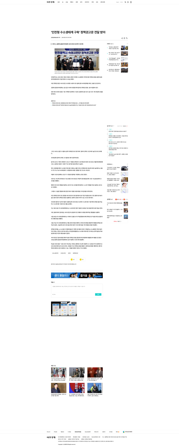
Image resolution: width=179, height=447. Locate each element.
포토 (97, 2)
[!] (127, 43)
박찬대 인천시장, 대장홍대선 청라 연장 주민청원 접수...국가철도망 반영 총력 (70, 103)
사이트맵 (110, 431)
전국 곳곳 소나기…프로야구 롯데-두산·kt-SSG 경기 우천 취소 (117, 142)
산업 (67, 2)
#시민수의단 (63, 253)
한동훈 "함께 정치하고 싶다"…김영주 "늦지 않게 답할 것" (94, 379)
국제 (93, 2)
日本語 (121, 2)
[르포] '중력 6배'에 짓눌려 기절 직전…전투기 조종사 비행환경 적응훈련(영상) (76, 379)
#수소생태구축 (55, 253)
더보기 (113, 222)
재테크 (71, 2)
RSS (117, 431)
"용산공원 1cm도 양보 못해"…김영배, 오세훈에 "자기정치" (118, 155)
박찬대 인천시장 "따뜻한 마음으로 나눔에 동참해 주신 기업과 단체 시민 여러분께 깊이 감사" (74, 105)
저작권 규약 (96, 431)
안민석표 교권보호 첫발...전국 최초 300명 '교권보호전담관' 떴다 (118, 148)
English (117, 2)
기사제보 (69, 431)
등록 (98, 294)
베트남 (126, 199)
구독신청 (55, 431)
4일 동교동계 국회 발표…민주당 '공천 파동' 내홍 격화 (58, 395)
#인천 (69, 253)
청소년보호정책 (87, 431)
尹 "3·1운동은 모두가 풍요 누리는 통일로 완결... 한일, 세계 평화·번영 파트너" (76, 395)
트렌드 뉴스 (110, 44)
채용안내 (62, 431)
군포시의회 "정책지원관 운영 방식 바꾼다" (118, 131)
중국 (59, 2)
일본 (122, 199)
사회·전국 (87, 2)
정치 (81, 2)
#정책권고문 (75, 253)
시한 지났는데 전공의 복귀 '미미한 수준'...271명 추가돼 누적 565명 (58, 379)
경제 (77, 2)
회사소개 (48, 431)
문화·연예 (103, 2)
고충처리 (103, 431)
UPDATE (124, 126)
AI (62, 2)
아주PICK (109, 164)
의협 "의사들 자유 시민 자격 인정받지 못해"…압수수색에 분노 (94, 395)
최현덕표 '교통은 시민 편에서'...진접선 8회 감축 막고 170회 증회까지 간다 (118, 136)
